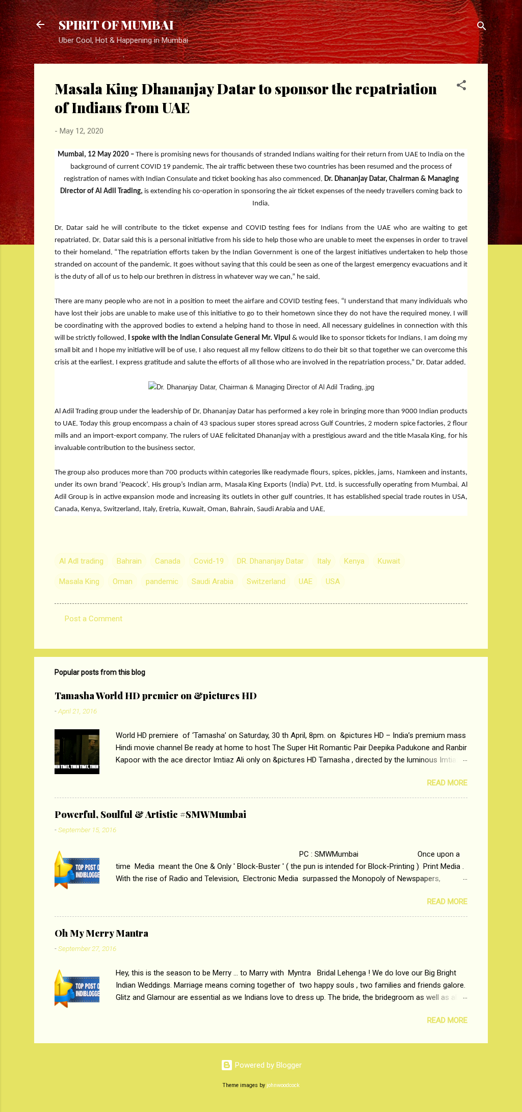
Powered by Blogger (267, 1065)
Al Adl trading (81, 561)
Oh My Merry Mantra (101, 933)
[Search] (482, 27)
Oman (123, 581)
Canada (167, 561)
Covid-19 (209, 561)
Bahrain (129, 561)
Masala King (79, 581)
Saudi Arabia (212, 581)
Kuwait (389, 561)
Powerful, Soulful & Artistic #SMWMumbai (150, 814)
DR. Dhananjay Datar (270, 561)
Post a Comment (93, 618)
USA (333, 581)
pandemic (162, 581)
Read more (447, 782)
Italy (324, 561)
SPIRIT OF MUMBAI (116, 24)
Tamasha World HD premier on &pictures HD (156, 696)
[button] (461, 87)
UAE (305, 581)
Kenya (354, 561)
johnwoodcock (283, 1085)
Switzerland (266, 581)
